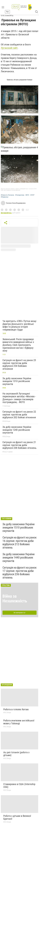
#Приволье (4, 197)
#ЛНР (32, 195)
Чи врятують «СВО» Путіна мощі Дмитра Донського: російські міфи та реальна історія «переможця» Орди (19, 325)
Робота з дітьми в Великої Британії (17, 817)
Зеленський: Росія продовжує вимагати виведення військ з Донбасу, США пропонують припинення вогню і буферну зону (18, 345)
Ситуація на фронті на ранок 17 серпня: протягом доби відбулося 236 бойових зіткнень (19, 572)
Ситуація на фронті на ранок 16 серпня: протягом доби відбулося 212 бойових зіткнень (19, 542)
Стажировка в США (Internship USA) (19, 786)
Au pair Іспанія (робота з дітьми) (16, 754)
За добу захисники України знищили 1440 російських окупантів (18, 557)
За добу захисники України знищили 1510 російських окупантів (18, 527)
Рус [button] (7, 12)
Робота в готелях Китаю (16, 709)
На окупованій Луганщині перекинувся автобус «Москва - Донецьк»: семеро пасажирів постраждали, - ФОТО (19, 398)
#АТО (27, 195)
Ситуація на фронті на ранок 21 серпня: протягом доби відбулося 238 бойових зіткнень (19, 445)
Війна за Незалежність (14, 598)
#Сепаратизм (19, 195)
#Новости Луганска (7, 195)
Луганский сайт (9, 48)
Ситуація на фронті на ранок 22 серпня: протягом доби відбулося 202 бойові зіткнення (19, 414)
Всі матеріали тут (19, 613)
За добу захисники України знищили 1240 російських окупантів (16, 430)
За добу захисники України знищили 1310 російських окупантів (16, 381)
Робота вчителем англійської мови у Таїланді (18, 722)
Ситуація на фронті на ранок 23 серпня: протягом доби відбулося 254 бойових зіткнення (19, 364)
